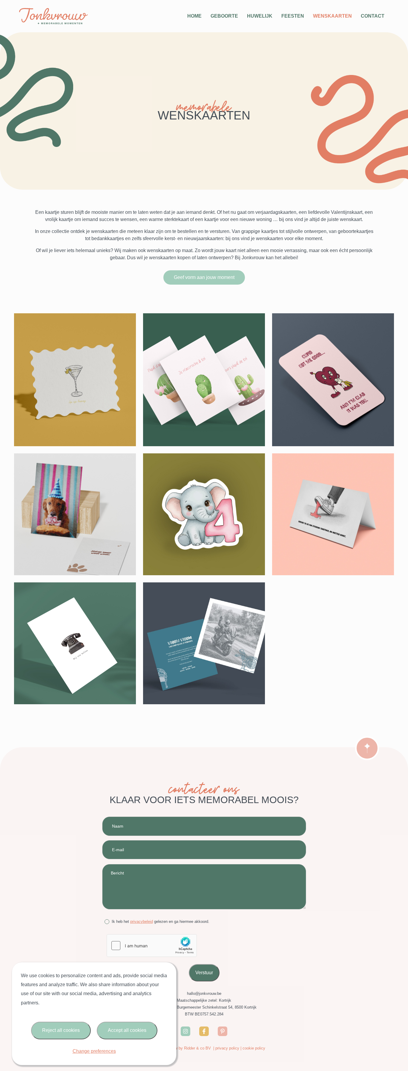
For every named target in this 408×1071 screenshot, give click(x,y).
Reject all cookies (61, 1030)
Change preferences (94, 1051)
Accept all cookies (127, 1030)
